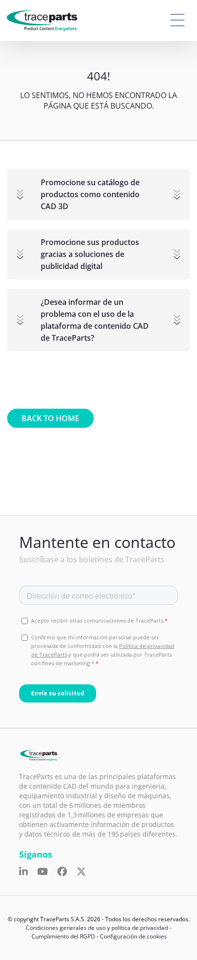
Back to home (50, 418)
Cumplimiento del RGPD (63, 936)
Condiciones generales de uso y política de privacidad (97, 928)
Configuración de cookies (133, 936)
